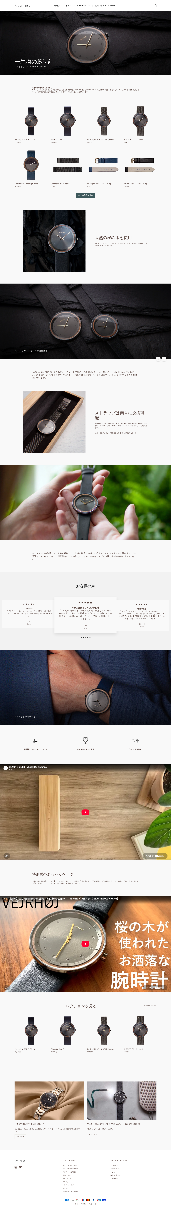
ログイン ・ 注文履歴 (69, 1172)
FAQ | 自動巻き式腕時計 (70, 1169)
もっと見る (20, 1136)
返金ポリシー (67, 1182)
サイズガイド (67, 1178)
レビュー (113, 1172)
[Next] (164, 359)
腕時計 (57, 6)
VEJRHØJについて (85, 6)
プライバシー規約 (68, 1185)
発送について (67, 1175)
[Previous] (158, 359)
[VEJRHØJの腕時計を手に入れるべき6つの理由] (121, 1100)
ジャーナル (114, 1178)
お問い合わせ (115, 1169)
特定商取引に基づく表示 (70, 1191)
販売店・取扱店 (116, 1175)
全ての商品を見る (85, 195)
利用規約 (65, 1188)
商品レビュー (100, 6)
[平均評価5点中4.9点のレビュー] (49, 1100)
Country (111, 6)
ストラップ (69, 6)
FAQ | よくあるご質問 (70, 1165)
